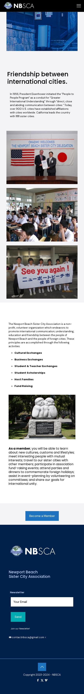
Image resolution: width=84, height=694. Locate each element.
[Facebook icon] (38, 680)
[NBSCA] (19, 6)
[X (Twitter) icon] (42, 680)
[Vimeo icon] (46, 680)
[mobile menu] (78, 6)
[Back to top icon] (42, 667)
